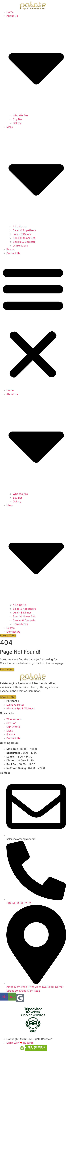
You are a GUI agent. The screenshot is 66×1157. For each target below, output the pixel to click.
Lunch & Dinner (22, 234)
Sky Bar (17, 119)
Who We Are (20, 115)
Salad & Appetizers (24, 230)
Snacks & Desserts (24, 241)
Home (10, 12)
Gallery (17, 123)
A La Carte (19, 226)
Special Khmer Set (24, 237)
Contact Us (13, 253)
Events (10, 249)
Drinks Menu (20, 245)
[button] (33, 321)
